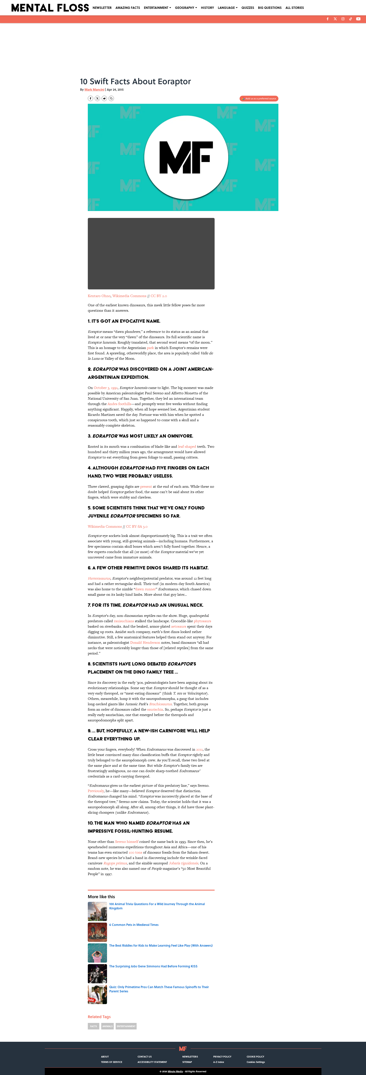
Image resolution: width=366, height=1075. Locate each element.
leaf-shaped (187, 446)
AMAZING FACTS (127, 7)
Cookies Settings (256, 1062)
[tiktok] (350, 18)
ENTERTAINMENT (156, 7)
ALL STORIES (294, 7)
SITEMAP (187, 1062)
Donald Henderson (145, 642)
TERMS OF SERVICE (111, 1062)
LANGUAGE (226, 7)
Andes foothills (119, 403)
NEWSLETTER (102, 7)
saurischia (155, 709)
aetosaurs (178, 626)
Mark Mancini (94, 89)
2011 (199, 749)
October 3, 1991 (106, 387)
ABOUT (105, 1056)
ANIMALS (107, 1026)
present (146, 486)
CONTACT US (145, 1056)
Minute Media (175, 1071)
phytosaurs (202, 621)
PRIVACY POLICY (222, 1056)
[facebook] (328, 18)
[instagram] (342, 18)
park (150, 347)
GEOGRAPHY (184, 7)
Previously (96, 790)
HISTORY (207, 7)
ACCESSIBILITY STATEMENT (152, 1062)
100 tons (135, 852)
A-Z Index (218, 1062)
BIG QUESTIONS (270, 7)
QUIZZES (248, 7)
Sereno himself (126, 841)
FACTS (93, 1026)
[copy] (111, 98)
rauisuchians (124, 621)
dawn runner (145, 589)
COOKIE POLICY (255, 1056)
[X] (335, 18)
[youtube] (358, 18)
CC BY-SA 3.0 (137, 526)
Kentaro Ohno (99, 295)
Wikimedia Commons (129, 295)
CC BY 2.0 (159, 295)
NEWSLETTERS (190, 1056)
